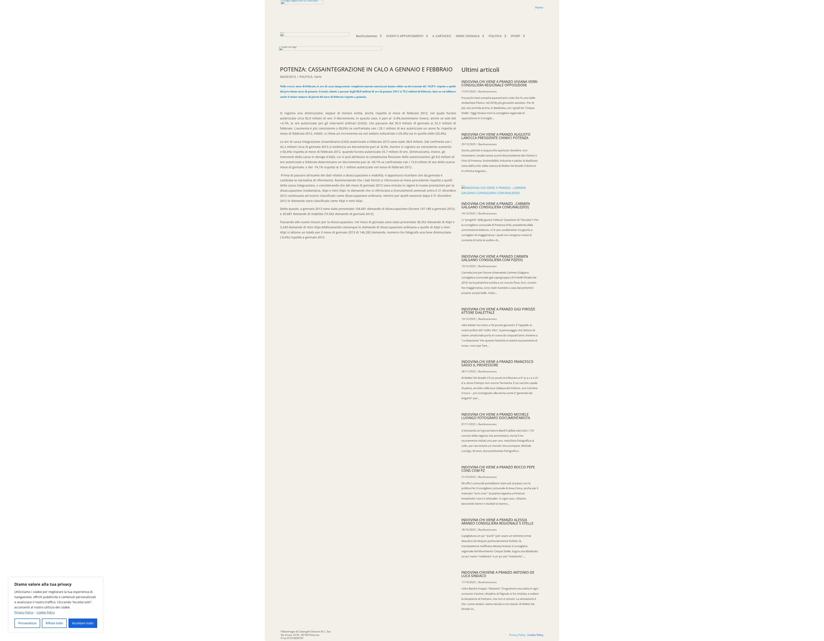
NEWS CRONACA (468, 36)
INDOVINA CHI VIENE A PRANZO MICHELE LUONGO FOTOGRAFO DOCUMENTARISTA (495, 416)
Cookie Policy (45, 612)
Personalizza (27, 623)
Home (539, 7)
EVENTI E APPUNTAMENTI (404, 36)
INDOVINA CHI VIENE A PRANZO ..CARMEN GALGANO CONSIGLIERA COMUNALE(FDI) (495, 205)
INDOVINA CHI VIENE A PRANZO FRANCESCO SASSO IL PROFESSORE (497, 363)
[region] (56, 604)
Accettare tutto (82, 623)
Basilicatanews (366, 36)
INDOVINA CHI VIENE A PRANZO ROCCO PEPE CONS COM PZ (498, 469)
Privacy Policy (23, 612)
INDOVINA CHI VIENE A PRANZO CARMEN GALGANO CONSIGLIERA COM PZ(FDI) (494, 258)
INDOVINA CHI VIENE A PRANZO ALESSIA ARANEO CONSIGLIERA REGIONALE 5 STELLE (497, 522)
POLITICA (495, 36)
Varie (318, 77)
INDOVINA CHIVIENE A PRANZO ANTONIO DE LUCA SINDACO (497, 574)
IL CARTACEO (441, 36)
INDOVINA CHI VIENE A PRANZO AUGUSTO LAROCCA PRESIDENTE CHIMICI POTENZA (495, 136)
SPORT (515, 36)
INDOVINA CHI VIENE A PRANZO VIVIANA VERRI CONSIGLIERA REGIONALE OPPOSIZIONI (499, 83)
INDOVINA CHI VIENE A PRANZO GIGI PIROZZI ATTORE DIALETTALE (498, 311)
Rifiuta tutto (54, 623)
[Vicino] (98, 580)
